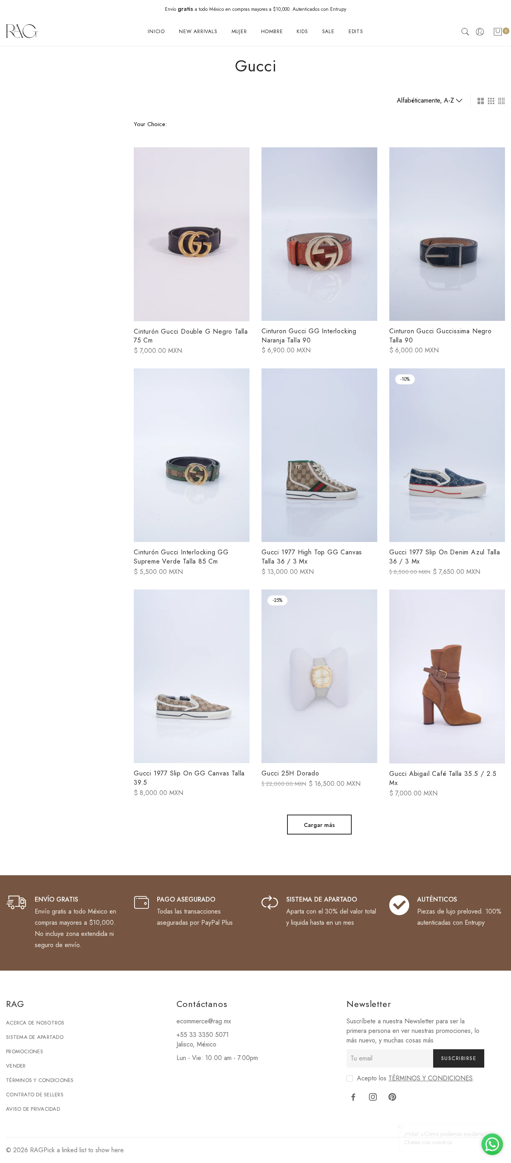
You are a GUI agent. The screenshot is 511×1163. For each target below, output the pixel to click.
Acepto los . (416, 1078)
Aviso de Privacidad (33, 1109)
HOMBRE (272, 31)
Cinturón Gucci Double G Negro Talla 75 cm (191, 336)
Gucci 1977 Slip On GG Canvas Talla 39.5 (189, 778)
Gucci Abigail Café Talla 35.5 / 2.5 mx (443, 778)
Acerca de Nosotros (35, 1023)
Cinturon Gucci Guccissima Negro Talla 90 (440, 335)
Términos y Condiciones (40, 1080)
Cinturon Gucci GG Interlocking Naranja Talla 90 (309, 335)
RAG (37, 1150)
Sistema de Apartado (34, 1037)
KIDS (302, 31)
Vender (16, 1066)
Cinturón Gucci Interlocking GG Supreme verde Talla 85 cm (181, 557)
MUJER (239, 31)
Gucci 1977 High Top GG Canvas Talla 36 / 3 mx (311, 557)
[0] (498, 33)
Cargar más (319, 825)
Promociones (24, 1051)
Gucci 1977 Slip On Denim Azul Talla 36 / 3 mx (444, 557)
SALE (328, 31)
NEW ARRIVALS (198, 31)
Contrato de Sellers (34, 1094)
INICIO (156, 31)
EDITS (356, 31)
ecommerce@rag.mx (203, 1021)
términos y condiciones (430, 1078)
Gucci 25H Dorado (290, 773)
